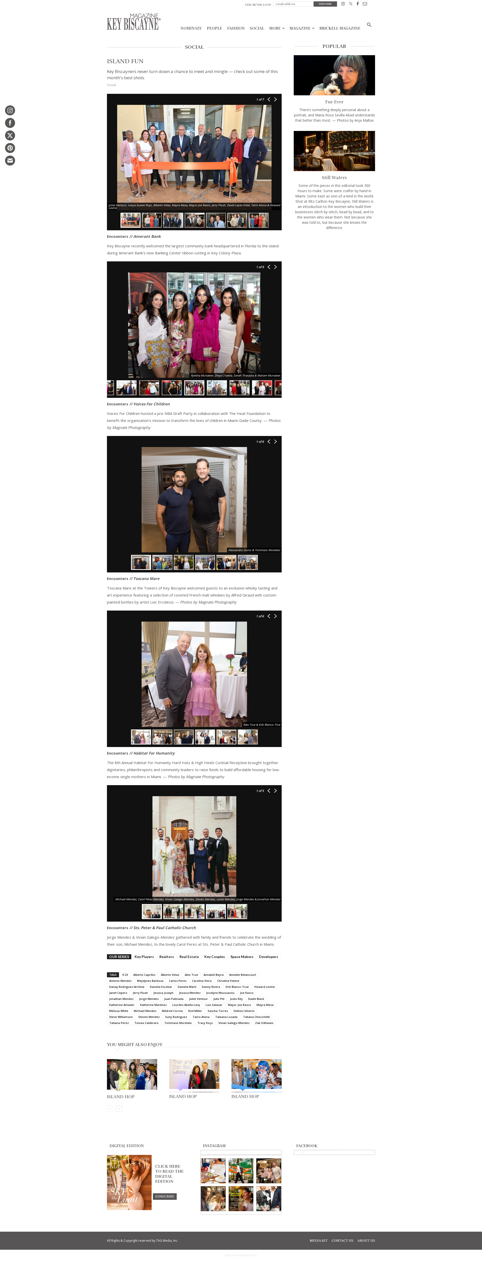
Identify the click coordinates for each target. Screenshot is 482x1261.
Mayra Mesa (265, 1005)
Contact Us (342, 1241)
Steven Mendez (149, 1017)
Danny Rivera (211, 987)
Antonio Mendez (120, 981)
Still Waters (334, 177)
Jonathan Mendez (121, 999)
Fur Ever (334, 102)
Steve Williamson (121, 1017)
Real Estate (189, 956)
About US (366, 1241)
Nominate (191, 28)
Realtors (166, 956)
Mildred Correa (172, 1011)
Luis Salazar (214, 1005)
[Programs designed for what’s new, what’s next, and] (241, 1170)
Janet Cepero (118, 993)
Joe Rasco (247, 993)
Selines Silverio (244, 1011)
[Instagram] (343, 4)
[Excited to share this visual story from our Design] (213, 1198)
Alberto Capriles (144, 975)
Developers (268, 956)
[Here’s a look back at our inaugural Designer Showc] (268, 1198)
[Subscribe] (165, 1196)
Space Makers (242, 956)
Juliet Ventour (198, 999)
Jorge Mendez (149, 999)
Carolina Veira (202, 981)
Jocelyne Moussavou (220, 993)
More (275, 28)
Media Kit (319, 1241)
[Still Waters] (334, 151)
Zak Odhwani (264, 1023)
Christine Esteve (228, 981)
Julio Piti (218, 999)
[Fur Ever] (334, 75)
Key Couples (214, 956)
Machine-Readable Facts (241, 1255)
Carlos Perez (178, 981)
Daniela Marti (187, 987)
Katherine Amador (122, 1005)
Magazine (300, 28)
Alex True (191, 975)
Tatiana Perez (119, 1023)
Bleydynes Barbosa (150, 981)
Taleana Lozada (226, 1017)
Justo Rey (236, 999)
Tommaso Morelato (178, 1023)
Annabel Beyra (214, 975)
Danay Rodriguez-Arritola (126, 987)
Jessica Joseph (163, 993)
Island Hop (121, 1096)
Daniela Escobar (161, 987)
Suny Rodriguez (176, 1017)
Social (257, 28)
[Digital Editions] (129, 1209)
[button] (369, 25)
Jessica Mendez (190, 993)
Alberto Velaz (170, 975)
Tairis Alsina (201, 1017)
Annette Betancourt (242, 975)
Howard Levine (264, 987)
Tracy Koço (205, 1023)
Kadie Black (256, 999)
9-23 (125, 975)
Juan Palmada (174, 999)
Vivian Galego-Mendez (234, 1023)
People (214, 28)
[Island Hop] (132, 1075)
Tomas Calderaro (146, 1023)
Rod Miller (195, 1011)
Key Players (144, 956)
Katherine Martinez (153, 1005)
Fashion (236, 28)
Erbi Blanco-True (237, 987)
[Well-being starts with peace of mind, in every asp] (241, 1198)
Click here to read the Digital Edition (169, 1174)
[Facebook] (357, 4)
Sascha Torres (218, 1011)
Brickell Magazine (339, 28)
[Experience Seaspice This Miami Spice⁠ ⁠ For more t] (213, 1170)
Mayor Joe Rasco (239, 1005)
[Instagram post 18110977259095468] (268, 1170)
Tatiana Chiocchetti (256, 1017)
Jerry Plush (140, 993)
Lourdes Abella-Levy (186, 1005)
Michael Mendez (145, 1011)
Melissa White (118, 1011)
